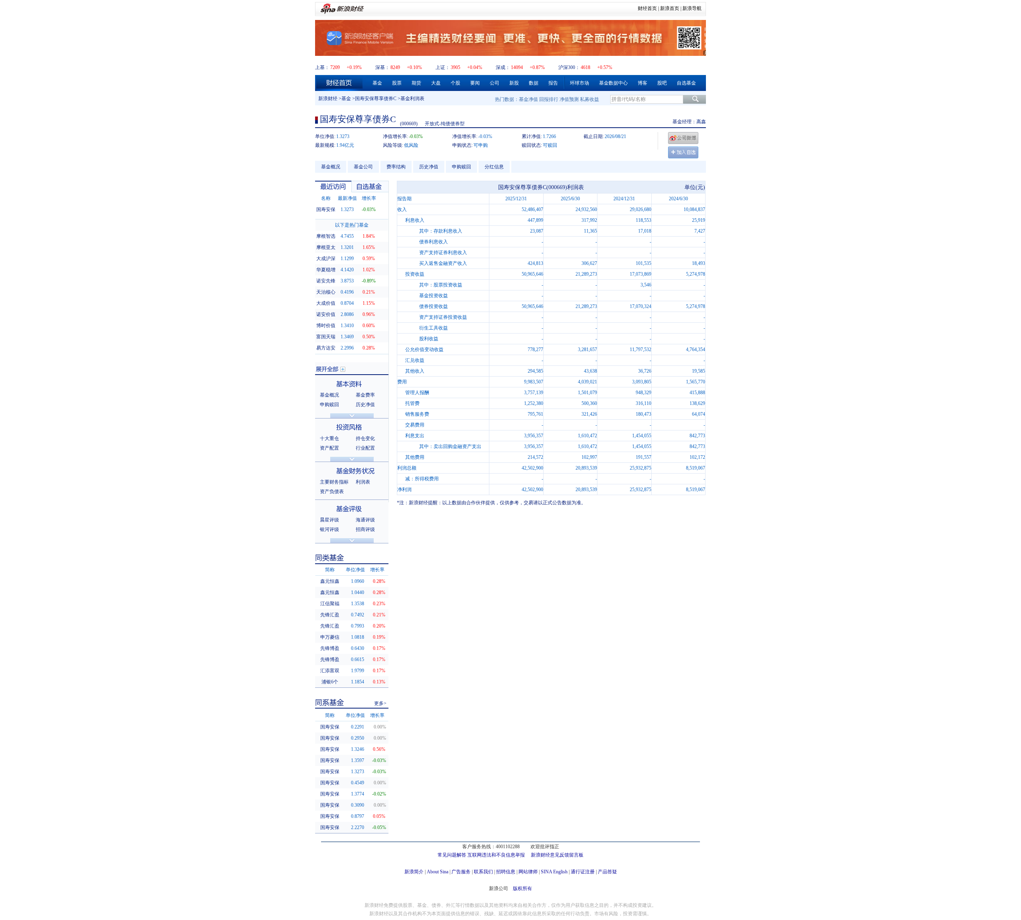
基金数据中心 (613, 83)
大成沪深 (325, 258)
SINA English (554, 872)
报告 (553, 83)
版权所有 (522, 888)
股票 (397, 83)
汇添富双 (329, 670)
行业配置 (365, 448)
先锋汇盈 (329, 615)
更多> (380, 703)
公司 (494, 83)
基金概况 (330, 167)
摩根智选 (325, 236)
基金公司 (363, 167)
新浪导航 (692, 8)
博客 (642, 83)
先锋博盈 (329, 648)
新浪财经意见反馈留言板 (557, 855)
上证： (443, 67)
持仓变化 (365, 438)
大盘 (436, 83)
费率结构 (396, 167)
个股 (455, 83)
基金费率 (365, 395)
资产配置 (329, 448)
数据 (533, 83)
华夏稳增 (325, 269)
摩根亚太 (325, 247)
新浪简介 (414, 872)
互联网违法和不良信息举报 (496, 855)
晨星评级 (329, 520)
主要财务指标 (334, 482)
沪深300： (569, 67)
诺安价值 (325, 314)
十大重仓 (329, 438)
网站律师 (528, 872)
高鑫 (701, 121)
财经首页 (647, 8)
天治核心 (325, 292)
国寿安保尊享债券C (375, 98)
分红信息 (494, 167)
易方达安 (325, 348)
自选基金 (686, 83)
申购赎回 (461, 167)
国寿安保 (325, 209)
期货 (416, 83)
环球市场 (579, 83)
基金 (377, 83)
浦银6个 (329, 682)
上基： (322, 67)
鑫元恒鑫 (329, 581)
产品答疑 (607, 872)
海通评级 (365, 520)
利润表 (363, 482)
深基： (382, 67)
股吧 (662, 83)
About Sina (437, 872)
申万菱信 (329, 637)
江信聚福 (329, 603)
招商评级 (365, 529)
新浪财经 (327, 98)
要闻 (475, 83)
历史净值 (428, 167)
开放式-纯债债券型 (445, 123)
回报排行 (548, 99)
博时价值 (325, 325)
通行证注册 (583, 872)
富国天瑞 (325, 337)
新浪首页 (669, 8)
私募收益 (589, 99)
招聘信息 (505, 872)
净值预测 (569, 99)
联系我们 (483, 872)
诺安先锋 (325, 281)
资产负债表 (332, 491)
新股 (514, 83)
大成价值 (325, 303)
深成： (503, 67)
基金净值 (528, 99)
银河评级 (329, 529)
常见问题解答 (452, 855)
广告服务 (461, 872)
